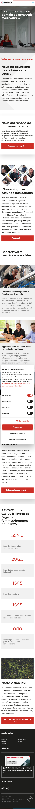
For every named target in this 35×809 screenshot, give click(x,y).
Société (3, 743)
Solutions (4, 739)
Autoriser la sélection (17, 433)
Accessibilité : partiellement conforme (13, 799)
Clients (3, 741)
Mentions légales (6, 796)
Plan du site (5, 798)
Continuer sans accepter (17, 439)
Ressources (21, 739)
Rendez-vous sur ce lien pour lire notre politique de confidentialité (16, 385)
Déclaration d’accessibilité (9, 801)
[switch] (30, 401)
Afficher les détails (22, 421)
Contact (20, 741)
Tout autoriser (17, 427)
